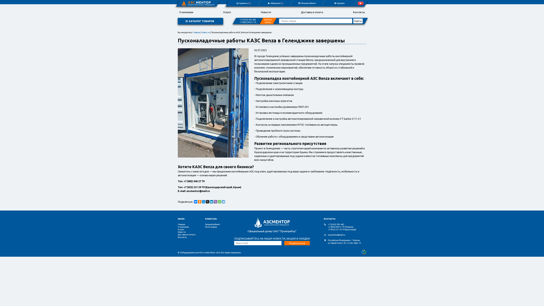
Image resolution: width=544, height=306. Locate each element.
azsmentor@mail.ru (336, 235)
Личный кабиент (308, 3)
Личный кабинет (212, 224)
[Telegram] (223, 201)
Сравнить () (245, 3)
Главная (196, 32)
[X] (207, 201)
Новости (266, 12)
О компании (186, 12)
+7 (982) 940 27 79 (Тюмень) (340, 227)
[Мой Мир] (203, 201)
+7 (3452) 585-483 (248, 20)
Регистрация (211, 227)
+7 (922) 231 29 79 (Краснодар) (342, 229)
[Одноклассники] (199, 201)
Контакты (359, 12)
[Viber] (215, 201)
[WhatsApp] (219, 201)
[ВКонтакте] (195, 201)
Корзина (340, 3)
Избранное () (276, 3)
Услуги (227, 12)
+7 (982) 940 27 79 (248, 22)
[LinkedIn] (211, 201)
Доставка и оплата (312, 12)
